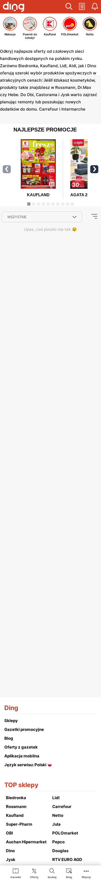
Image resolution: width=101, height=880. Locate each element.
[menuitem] (16, 873)
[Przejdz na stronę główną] (13, 7)
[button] (68, 6)
